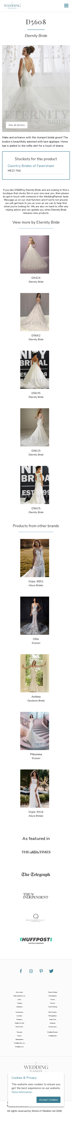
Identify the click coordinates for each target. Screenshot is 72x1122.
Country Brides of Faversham (31, 166)
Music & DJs (19, 1027)
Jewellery (19, 1016)
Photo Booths (52, 1012)
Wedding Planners (52, 1032)
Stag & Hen (52, 1019)
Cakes (19, 999)
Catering (19, 1003)
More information (22, 1092)
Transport (19, 1032)
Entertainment (53, 996)
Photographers (52, 1016)
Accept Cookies (48, 1100)
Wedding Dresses (19, 1043)
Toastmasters (52, 1027)
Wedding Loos (19, 1047)
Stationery (53, 1023)
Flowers (52, 1003)
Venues (19, 1036)
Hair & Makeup (52, 1007)
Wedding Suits (52, 1036)
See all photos (17, 125)
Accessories (19, 992)
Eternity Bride (36, 35)
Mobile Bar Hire (19, 1023)
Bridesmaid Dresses (19, 996)
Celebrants (19, 1007)
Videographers (19, 1039)
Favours (52, 999)
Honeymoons (19, 1012)
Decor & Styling (52, 992)
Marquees (19, 1019)
